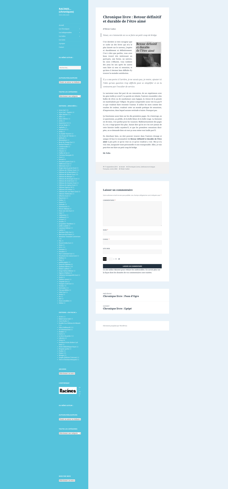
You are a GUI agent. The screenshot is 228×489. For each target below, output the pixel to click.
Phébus (61, 258)
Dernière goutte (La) (66, 162)
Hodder (61, 332)
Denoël (61, 159)
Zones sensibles (64, 301)
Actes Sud (62, 110)
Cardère (61, 149)
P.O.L (60, 247)
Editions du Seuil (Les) (66, 181)
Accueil (61, 25)
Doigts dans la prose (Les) (67, 168)
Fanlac (61, 200)
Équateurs (62, 198)
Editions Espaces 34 (65, 187)
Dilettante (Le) (64, 166)
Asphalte (62, 127)
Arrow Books (63, 125)
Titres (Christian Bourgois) (68, 360)
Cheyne (61, 151)
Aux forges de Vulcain (66, 136)
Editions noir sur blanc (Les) (68, 192)
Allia (60, 117)
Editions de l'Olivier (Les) (67, 170)
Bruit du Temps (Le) (65, 142)
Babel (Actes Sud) (65, 319)
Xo (60, 297)
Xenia (61, 294)
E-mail (106, 239)
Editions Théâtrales (65, 194)
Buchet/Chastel (64, 144)
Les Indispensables (65, 32)
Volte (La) (62, 292)
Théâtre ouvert (64, 279)
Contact (61, 47)
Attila (61, 132)
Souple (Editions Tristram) (68, 357)
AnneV (123, 167)
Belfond (61, 138)
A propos (62, 43)
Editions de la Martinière (67, 172)
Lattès (61, 230)
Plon (60, 260)
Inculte (61, 222)
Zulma (61, 303)
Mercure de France (65, 234)
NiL (60, 241)
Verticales (62, 288)
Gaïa (60, 213)
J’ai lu (61, 334)
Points (61, 353)
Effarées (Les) (63, 196)
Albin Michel (63, 114)
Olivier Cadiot (124, 169)
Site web (106, 248)
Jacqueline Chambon (66, 224)
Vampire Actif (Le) (65, 284)
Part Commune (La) (65, 254)
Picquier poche (64, 349)
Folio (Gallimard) (64, 327)
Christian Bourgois (65, 155)
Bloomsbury (63, 140)
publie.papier (63, 262)
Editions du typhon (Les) (67, 185)
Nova (60, 245)
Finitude (62, 204)
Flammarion (63, 207)
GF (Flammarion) (64, 330)
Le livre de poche (65, 336)
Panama (61, 249)
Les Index (62, 36)
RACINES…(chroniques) (66, 10)
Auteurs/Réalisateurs (68, 78)
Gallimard (62, 217)
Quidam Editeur (64, 267)
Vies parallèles (64, 290)
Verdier (61, 286)
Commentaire (109, 200)
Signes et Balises (64, 273)
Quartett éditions (65, 264)
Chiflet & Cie (63, 153)
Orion (61, 340)
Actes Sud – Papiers (65, 112)
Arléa (61, 121)
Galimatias (62, 215)
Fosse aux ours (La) (65, 211)
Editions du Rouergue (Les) (68, 179)
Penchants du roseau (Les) (68, 256)
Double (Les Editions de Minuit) (69, 323)
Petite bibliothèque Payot (67, 347)
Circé (60, 157)
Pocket (61, 351)
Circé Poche (63, 321)
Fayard (61, 202)
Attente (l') (62, 129)
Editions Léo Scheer (65, 189)
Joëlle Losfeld (63, 226)
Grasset (61, 219)
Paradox (62, 252)
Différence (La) (64, 164)
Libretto (61, 338)
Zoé (60, 299)
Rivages (61, 355)
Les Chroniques (64, 29)
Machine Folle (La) (65, 232)
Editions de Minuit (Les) (67, 174)
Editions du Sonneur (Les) (67, 183)
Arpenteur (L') (64, 123)
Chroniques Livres (134, 167)
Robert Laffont (64, 269)
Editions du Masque (65, 177)
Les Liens (62, 40)
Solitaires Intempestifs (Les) (68, 275)
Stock (61, 277)
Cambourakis (63, 147)
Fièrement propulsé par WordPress (115, 326)
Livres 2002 (113, 169)
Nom (105, 230)
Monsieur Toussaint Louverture (69, 237)
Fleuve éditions (64, 209)
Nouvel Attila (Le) (65, 243)
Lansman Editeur (65, 228)
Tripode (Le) (63, 282)
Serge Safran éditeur (66, 271)
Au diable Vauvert (65, 134)
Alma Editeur (63, 119)
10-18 (61, 317)
